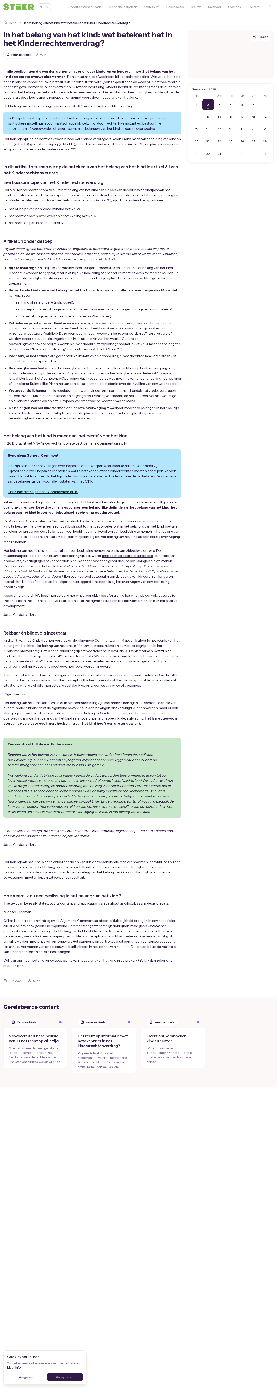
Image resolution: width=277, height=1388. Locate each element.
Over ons (234, 7)
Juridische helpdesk (123, 7)
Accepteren (64, 1377)
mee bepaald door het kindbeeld (127, 555)
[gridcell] (196, 104)
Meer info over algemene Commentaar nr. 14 (43, 491)
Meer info (14, 1367)
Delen (264, 37)
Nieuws (196, 7)
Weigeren (25, 1377)
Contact (254, 7)
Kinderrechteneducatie (85, 7)
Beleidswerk (175, 7)
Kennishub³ (151, 7)
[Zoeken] (270, 6)
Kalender (214, 7)
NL (41, 7)
